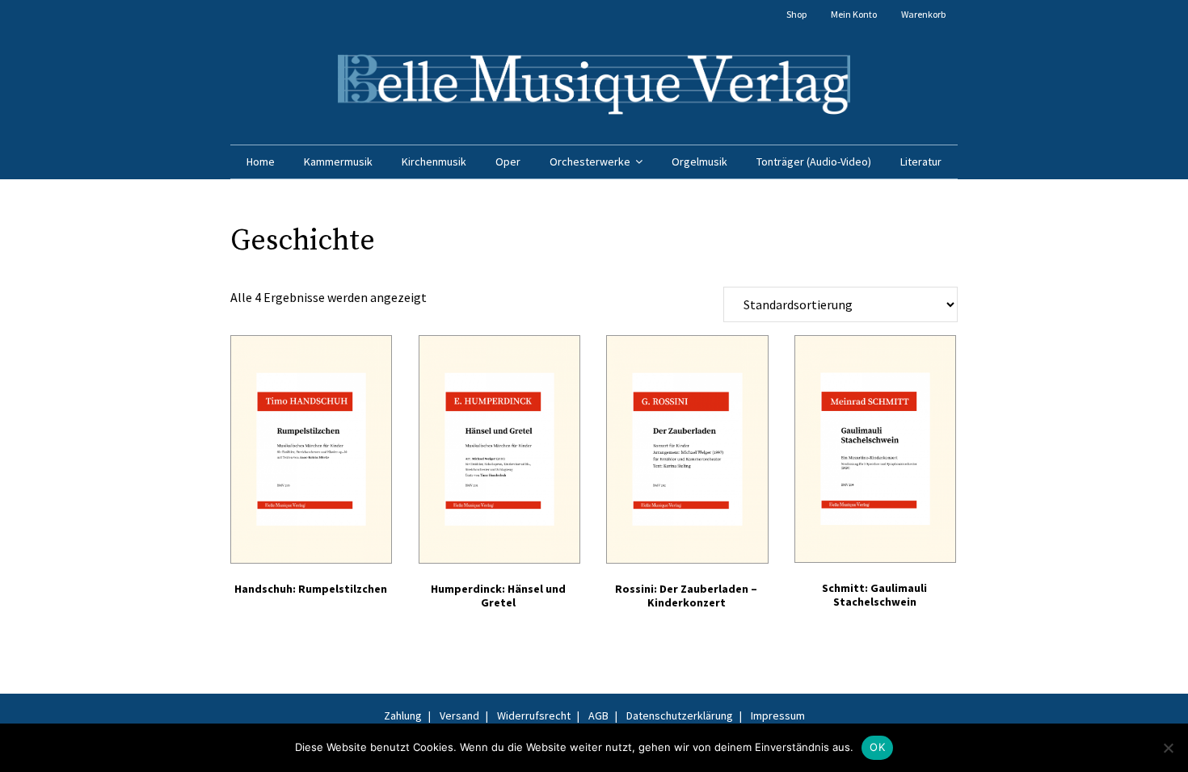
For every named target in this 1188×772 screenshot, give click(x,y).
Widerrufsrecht (534, 715)
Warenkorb (923, 14)
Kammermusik (338, 161)
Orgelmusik (699, 161)
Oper (507, 161)
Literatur (921, 161)
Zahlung (403, 715)
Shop (796, 14)
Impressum (778, 715)
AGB (598, 715)
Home (260, 161)
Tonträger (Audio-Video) (813, 161)
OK (877, 747)
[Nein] (1168, 748)
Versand (459, 715)
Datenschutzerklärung (679, 715)
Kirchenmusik (434, 161)
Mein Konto (854, 14)
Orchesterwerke (590, 161)
